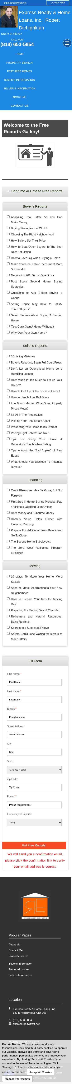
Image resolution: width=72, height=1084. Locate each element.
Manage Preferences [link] (17, 1078)
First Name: (14, 673)
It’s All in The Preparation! (27, 414)
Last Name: (14, 691)
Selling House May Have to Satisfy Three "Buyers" (36, 306)
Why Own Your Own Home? (29, 332)
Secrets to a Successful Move (30, 627)
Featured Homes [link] (19, 71)
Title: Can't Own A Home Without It (32, 326)
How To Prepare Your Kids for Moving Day (36, 601)
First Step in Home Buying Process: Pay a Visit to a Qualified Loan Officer (36, 504)
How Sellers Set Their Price (28, 240)
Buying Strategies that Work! (29, 228)
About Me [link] (19, 97)
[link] (26, 1023)
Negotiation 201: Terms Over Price (32, 275)
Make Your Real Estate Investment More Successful (36, 266)
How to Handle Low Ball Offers (30, 397)
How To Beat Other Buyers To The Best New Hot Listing (36, 249)
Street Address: (15, 726)
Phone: (11, 796)
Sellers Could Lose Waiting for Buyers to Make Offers (36, 636)
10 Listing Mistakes (23, 356)
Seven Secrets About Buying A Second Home (36, 318)
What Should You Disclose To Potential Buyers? (36, 464)
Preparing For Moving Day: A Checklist (35, 610)
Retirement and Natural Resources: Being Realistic (36, 619)
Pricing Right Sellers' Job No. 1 (30, 433)
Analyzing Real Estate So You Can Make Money (36, 219)
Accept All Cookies (40, 1072)
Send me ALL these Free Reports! (37, 191)
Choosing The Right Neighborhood (32, 234)
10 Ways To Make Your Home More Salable (36, 579)
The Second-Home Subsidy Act (30, 541)
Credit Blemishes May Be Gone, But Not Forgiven (36, 493)
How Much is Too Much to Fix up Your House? (36, 382)
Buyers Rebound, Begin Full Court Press (36, 362)
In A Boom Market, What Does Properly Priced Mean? (36, 406)
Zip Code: (12, 779)
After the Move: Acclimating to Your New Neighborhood (36, 590)
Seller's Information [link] (19, 88)
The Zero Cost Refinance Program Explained (36, 550)
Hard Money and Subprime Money (32, 512)
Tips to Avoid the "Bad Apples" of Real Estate (36, 453)
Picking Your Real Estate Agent (30, 420)
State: (10, 761)
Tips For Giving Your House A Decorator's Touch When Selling (36, 441)
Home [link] (20, 54)
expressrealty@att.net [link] (15, 3)
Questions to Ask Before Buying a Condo (36, 295)
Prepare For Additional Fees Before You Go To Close (36, 533)
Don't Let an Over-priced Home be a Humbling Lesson (36, 371)
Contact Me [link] (19, 105)
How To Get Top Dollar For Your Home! (35, 391)
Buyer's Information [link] (19, 79)
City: (9, 743)
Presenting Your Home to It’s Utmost (34, 426)
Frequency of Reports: (19, 814)
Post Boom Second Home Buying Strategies (36, 284)
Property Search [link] (19, 62)
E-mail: (11, 708)
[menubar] (19, 80)
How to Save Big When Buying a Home (35, 258)
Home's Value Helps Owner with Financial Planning (36, 521)
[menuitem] (19, 54)
